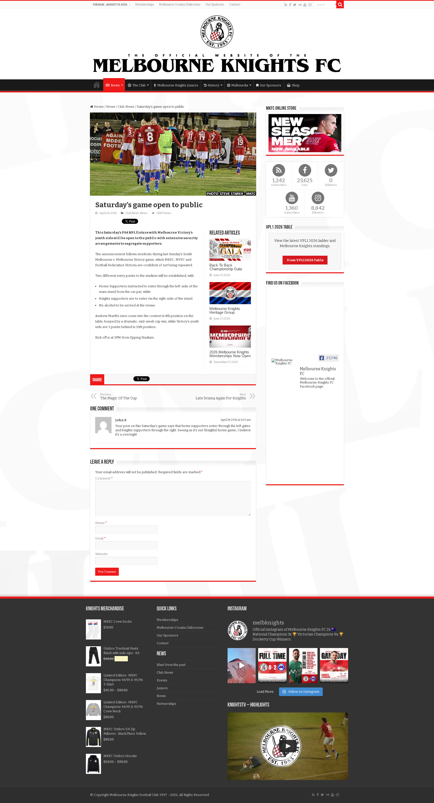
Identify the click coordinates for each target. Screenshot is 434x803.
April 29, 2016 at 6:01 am (236, 419)
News (115, 85)
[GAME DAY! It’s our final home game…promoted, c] (334, 665)
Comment (104, 478)
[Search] (340, 4)
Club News (126, 107)
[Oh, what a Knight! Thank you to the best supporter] (242, 665)
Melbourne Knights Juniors (177, 85)
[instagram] (310, 5)
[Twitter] (295, 5)
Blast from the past (171, 665)
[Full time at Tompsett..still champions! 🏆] (272, 665)
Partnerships (166, 704)
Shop (296, 85)
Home (96, 84)
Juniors (162, 688)
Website (101, 554)
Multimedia (239, 85)
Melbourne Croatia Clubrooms (179, 4)
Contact (234, 4)
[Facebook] (290, 5)
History (213, 85)
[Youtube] (305, 5)
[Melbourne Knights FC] (217, 44)
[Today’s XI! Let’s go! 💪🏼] (303, 665)
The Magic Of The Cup (118, 396)
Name (101, 523)
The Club (139, 85)
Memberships (144, 4)
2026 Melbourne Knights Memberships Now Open (230, 354)
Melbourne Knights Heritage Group (224, 310)
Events (162, 680)
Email (100, 538)
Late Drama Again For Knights (221, 396)
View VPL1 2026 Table (305, 260)
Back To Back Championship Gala (225, 267)
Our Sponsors (214, 4)
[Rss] (286, 5)
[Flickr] (300, 5)
